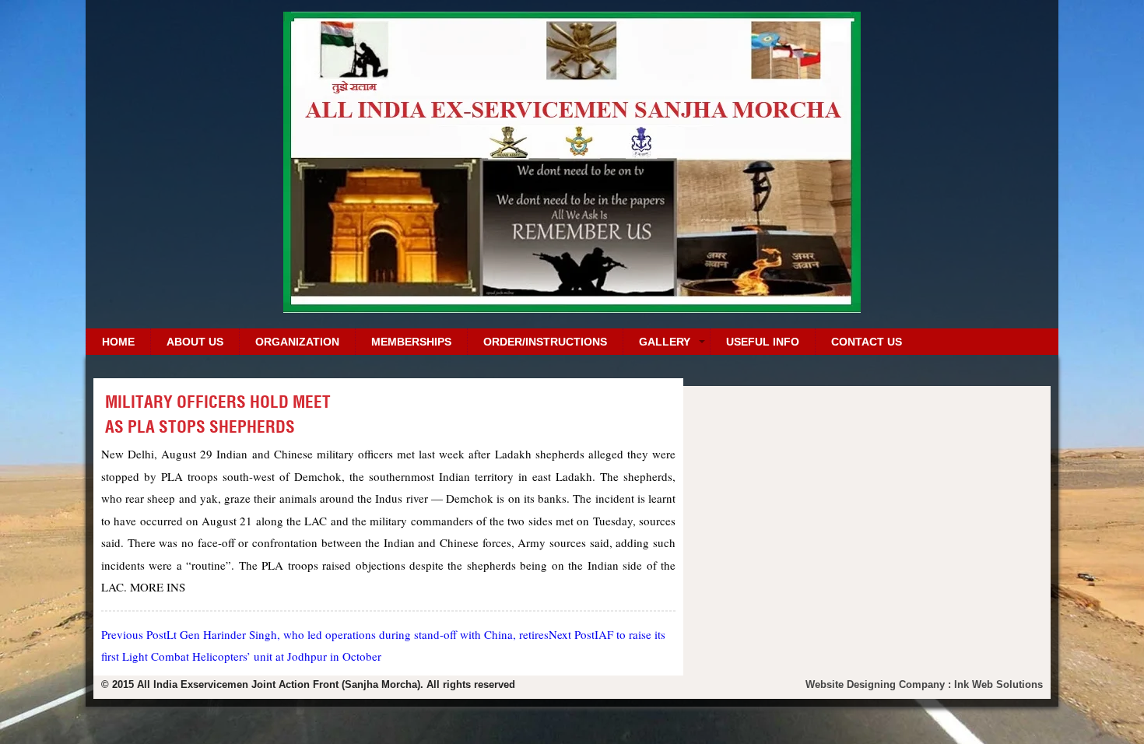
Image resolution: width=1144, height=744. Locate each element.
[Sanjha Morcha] (572, 307)
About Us (195, 341)
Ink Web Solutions (998, 684)
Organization (297, 341)
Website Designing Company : (879, 684)
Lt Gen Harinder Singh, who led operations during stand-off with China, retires (325, 634)
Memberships (411, 341)
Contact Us (866, 341)
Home (118, 341)
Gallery (664, 341)
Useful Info (762, 341)
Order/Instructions (545, 341)
